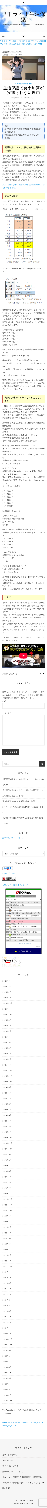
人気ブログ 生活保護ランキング (15, 885)
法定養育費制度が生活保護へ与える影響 (18, 801)
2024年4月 (6, 1115)
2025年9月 (6, 1020)
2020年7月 (6, 1361)
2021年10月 (7, 1277)
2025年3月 (6, 1053)
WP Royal (29, 1503)
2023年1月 (6, 1193)
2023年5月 (6, 1177)
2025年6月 (6, 1037)
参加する (38, 946)
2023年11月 (7, 1143)
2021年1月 (6, 1328)
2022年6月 (6, 1233)
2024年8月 (6, 1093)
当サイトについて (9, 1454)
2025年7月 (6, 1031)
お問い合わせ (7, 1460)
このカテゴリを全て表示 (23, 943)
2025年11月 (7, 1009)
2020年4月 (6, 1378)
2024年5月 (6, 1109)
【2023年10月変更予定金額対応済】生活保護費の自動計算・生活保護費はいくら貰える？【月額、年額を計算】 (23, 1482)
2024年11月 (7, 1076)
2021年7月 (6, 1294)
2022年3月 (6, 1249)
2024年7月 (6, 1098)
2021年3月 (6, 1316)
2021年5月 (6, 1305)
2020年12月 (7, 1333)
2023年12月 (7, 1137)
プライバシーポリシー (11, 1466)
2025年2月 (6, 1059)
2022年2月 (6, 1255)
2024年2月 (6, 1126)
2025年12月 (7, 1003)
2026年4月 (6, 986)
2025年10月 (7, 1014)
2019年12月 (7, 1400)
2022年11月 (7, 1205)
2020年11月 (7, 1339)
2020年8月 (6, 1356)
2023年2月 (6, 1188)
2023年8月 (6, 1160)
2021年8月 (6, 1288)
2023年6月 (6, 1171)
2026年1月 (6, 997)
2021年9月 (6, 1283)
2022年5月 (6, 1238)
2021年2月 (6, 1322)
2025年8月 (6, 1025)
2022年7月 (6, 1227)
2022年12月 (7, 1199)
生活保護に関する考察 (23, 84)
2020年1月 (6, 1395)
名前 (4, 701)
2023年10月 (7, 1149)
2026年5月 (6, 981)
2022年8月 (6, 1221)
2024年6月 (6, 1104)
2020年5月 (6, 1372)
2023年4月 (6, 1182)
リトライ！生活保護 (23, 16)
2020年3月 (6, 1384)
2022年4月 (6, 1244)
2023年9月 (6, 1154)
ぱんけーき (13, 673)
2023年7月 (6, 1165)
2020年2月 (6, 1389)
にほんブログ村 (8, 873)
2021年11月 (7, 1272)
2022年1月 (6, 1261)
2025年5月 (6, 1042)
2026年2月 (6, 992)
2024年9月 (6, 1087)
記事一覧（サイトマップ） (13, 837)
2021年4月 (6, 1311)
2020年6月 (6, 1367)
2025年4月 (6, 1048)
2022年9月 (6, 1216)
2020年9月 (6, 1350)
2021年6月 (6, 1300)
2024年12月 (7, 1070)
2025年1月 (6, 1065)
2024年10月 (7, 1081)
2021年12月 (7, 1266)
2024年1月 (6, 1132)
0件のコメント (30, 97)
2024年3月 (6, 1121)
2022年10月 (7, 1210)
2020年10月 (7, 1344)
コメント (6, 713)
